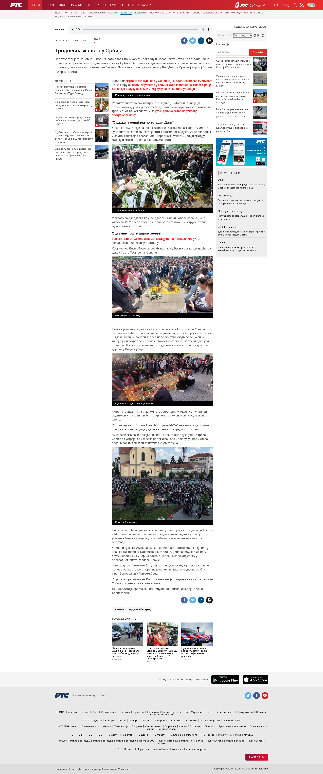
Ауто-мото (191, 720)
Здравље (170, 726)
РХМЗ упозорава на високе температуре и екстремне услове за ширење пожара (232, 112)
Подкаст (60, 16)
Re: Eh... (222, 242)
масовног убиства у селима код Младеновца (161, 85)
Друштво (126, 12)
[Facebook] (184, 40)
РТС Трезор (208, 734)
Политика (61, 12)
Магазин (76, 5)
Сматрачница (232, 12)
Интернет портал (196, 749)
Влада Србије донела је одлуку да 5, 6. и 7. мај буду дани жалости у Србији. (162, 87)
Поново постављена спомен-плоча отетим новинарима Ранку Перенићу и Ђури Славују (73, 90)
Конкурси (177, 749)
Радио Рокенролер (192, 740)
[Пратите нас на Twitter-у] (248, 695)
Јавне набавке (160, 749)
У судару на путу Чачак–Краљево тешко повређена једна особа (232, 127)
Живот (75, 726)
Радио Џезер (255, 740)
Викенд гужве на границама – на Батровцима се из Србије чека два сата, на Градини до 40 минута (73, 153)
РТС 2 (89, 734)
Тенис (122, 720)
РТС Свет (111, 734)
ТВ (89, 5)
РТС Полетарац (244, 734)
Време (196, 12)
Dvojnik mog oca (227, 195)
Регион (74, 12)
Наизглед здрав (166, 728)
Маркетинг (143, 749)
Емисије (117, 5)
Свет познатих (153, 726)
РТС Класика (175, 734)
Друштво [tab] (63, 81)
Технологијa (121, 726)
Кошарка (110, 720)
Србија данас (97, 12)
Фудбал (97, 720)
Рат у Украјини (181, 12)
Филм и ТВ (185, 726)
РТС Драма (142, 734)
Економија (141, 12)
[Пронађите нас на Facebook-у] (256, 695)
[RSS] (302, 5)
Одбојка (133, 720)
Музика (107, 726)
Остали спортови (210, 720)
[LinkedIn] (201, 40)
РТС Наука (126, 734)
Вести (35, 5)
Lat (276, 5)
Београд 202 (146, 740)
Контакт (129, 749)
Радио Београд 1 (80, 740)
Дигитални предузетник (232, 726)
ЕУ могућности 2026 (80, 16)
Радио (101, 5)
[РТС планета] (250, 5)
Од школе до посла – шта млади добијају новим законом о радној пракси (73, 105)
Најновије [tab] (222, 44)
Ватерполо (161, 720)
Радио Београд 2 (103, 740)
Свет (83, 12)
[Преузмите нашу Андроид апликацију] (225, 679)
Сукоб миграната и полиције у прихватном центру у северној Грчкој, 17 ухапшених (233, 64)
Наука (198, 726)
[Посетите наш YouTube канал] (265, 695)
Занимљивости (90, 726)
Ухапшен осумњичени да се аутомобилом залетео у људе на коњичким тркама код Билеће (232, 80)
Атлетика (176, 720)
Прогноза (224, 35)
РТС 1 (79, 734)
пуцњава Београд (140, 609)
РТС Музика (225, 734)
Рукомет (146, 720)
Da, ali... (222, 179)
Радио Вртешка (235, 740)
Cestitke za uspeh (227, 226)
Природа (210, 726)
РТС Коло (192, 734)
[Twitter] (192, 40)
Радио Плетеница (168, 740)
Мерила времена (160, 12)
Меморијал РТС (232, 720)
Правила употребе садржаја (99, 768)
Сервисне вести (212, 12)
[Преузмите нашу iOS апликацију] (255, 679)
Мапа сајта (257, 757)
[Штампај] (209, 40)
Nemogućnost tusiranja (230, 211)
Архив (161, 743)
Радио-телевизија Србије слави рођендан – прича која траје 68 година (73, 120)
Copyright (76, 768)
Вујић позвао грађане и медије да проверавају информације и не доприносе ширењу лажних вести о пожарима (74, 137)
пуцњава (119, 609)
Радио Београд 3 (126, 740)
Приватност (62, 768)
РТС (131, 5)
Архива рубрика (253, 12)
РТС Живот (158, 734)
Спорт (49, 5)
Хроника (113, 12)
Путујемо (137, 726)
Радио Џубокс (215, 740)
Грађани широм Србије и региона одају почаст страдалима (152, 239)
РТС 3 (99, 734)
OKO (62, 5)
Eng (286, 5)
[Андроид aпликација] (241, 152)
